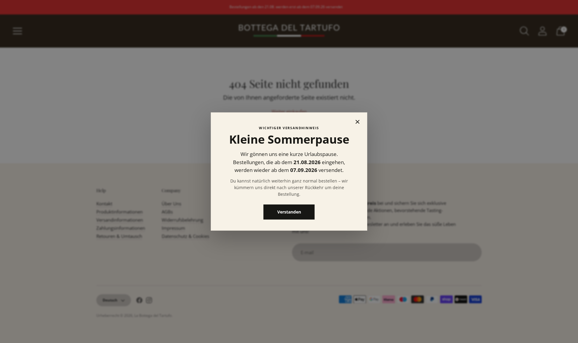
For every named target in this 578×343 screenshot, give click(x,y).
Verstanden (289, 212)
